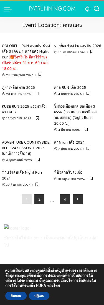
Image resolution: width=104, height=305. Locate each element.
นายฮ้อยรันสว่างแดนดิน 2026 (77, 45)
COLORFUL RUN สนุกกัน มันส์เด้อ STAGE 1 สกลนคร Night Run (26, 57)
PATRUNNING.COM (52, 9)
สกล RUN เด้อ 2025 (70, 87)
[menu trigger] (9, 9)
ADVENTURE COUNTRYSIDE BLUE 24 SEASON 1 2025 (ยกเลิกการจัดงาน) (25, 148)
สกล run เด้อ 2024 (69, 142)
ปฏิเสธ (39, 296)
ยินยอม (16, 296)
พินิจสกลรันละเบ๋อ (68, 172)
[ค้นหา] (96, 9)
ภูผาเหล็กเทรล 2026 (18, 87)
